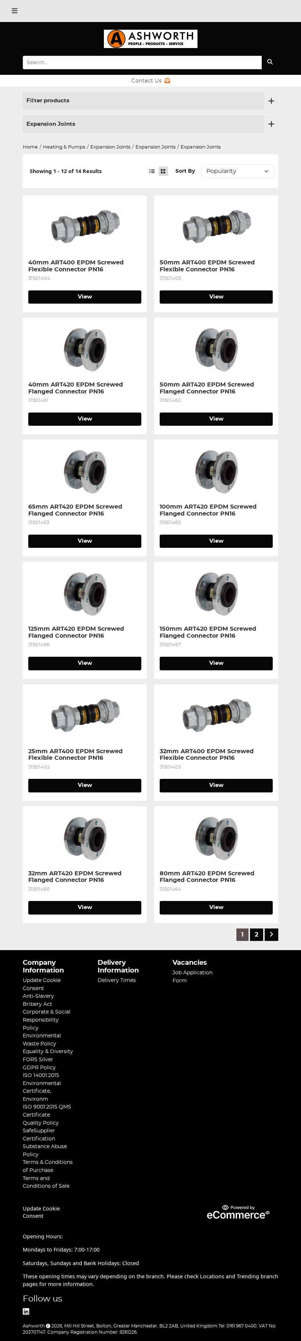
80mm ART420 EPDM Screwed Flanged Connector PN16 (208, 877)
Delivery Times (117, 980)
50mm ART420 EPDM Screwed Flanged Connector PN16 (208, 388)
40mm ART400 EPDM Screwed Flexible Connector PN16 (77, 266)
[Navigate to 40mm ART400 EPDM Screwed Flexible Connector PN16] (84, 227)
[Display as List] (152, 171)
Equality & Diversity (48, 1051)
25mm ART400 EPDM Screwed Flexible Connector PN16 (76, 754)
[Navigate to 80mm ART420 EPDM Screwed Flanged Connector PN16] (216, 838)
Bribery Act (37, 1004)
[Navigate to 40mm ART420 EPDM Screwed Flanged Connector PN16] (84, 349)
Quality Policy (41, 1123)
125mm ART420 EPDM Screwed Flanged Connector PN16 (77, 632)
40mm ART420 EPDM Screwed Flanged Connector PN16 (76, 388)
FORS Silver (38, 1059)
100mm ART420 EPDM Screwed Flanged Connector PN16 (209, 510)
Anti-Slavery (38, 996)
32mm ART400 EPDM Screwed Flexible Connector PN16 (207, 754)
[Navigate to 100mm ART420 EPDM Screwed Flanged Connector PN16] (216, 471)
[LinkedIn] (26, 1312)
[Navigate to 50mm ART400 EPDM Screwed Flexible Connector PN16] (216, 227)
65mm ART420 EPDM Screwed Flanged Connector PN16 (76, 510)
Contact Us (146, 81)
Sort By (185, 171)
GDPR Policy (39, 1067)
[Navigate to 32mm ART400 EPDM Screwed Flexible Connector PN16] (216, 716)
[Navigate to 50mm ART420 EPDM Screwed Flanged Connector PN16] (216, 349)
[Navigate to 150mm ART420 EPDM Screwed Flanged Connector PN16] (216, 593)
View (85, 297)
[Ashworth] (150, 42)
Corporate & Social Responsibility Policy (46, 1019)
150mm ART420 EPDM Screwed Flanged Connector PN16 (209, 632)
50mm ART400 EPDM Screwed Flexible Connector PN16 (208, 266)
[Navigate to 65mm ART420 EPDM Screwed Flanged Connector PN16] (84, 471)
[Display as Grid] (163, 171)
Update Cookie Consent (41, 1212)
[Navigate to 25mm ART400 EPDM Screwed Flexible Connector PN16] (84, 716)
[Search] (270, 62)
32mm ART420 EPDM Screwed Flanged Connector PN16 (75, 877)
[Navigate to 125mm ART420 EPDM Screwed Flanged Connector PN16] (84, 593)
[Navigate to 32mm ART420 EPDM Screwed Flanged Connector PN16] (84, 838)
